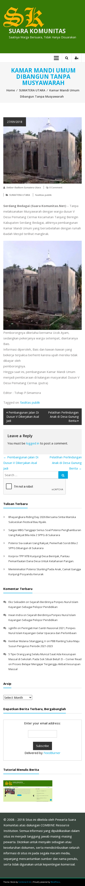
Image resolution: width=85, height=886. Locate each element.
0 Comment (55, 187)
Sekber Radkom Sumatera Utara (23, 187)
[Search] (63, 475)
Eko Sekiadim (16, 602)
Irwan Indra (15, 615)
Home (10, 90)
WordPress (55, 882)
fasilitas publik (43, 194)
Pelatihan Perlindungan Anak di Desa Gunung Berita (63, 416)
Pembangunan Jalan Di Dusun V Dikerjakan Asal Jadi (22, 416)
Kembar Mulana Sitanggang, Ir (27, 641)
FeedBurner (52, 753)
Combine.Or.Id (24, 882)
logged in (32, 443)
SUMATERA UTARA (32, 90)
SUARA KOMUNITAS (37, 31)
